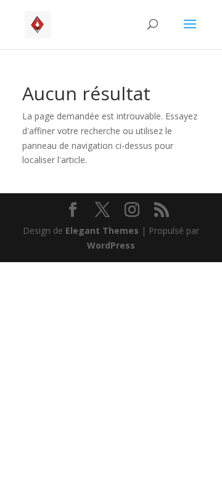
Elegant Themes (102, 230)
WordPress (111, 245)
